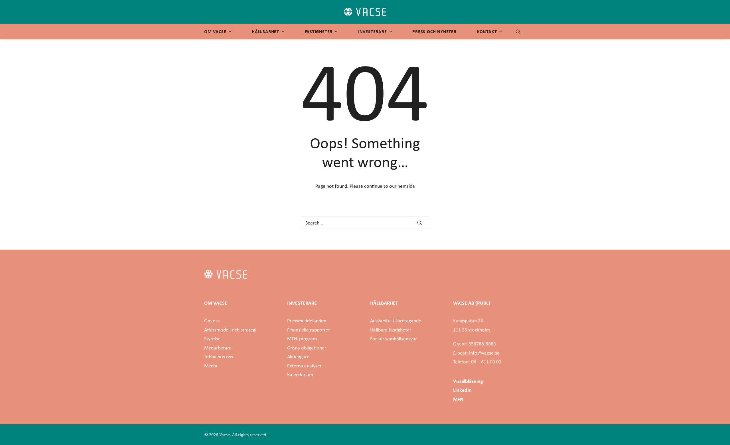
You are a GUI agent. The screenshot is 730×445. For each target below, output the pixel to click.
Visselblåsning (468, 381)
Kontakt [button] (487, 31)
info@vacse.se (484, 353)
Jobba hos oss (218, 356)
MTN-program (302, 338)
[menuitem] (219, 31)
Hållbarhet (265, 31)
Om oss (212, 320)
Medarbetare (218, 348)
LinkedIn (462, 390)
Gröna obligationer (306, 348)
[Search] (365, 223)
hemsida (406, 186)
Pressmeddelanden (306, 320)
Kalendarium (300, 374)
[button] (521, 31)
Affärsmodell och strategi (230, 330)
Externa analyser (304, 366)
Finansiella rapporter (308, 330)
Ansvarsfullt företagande (395, 320)
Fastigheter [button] (319, 31)
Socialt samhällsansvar (393, 338)
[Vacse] (365, 12)
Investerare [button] (372, 31)
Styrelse (212, 338)
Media (210, 366)
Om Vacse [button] (215, 31)
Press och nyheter (434, 31)
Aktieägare (298, 356)
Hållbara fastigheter (390, 330)
